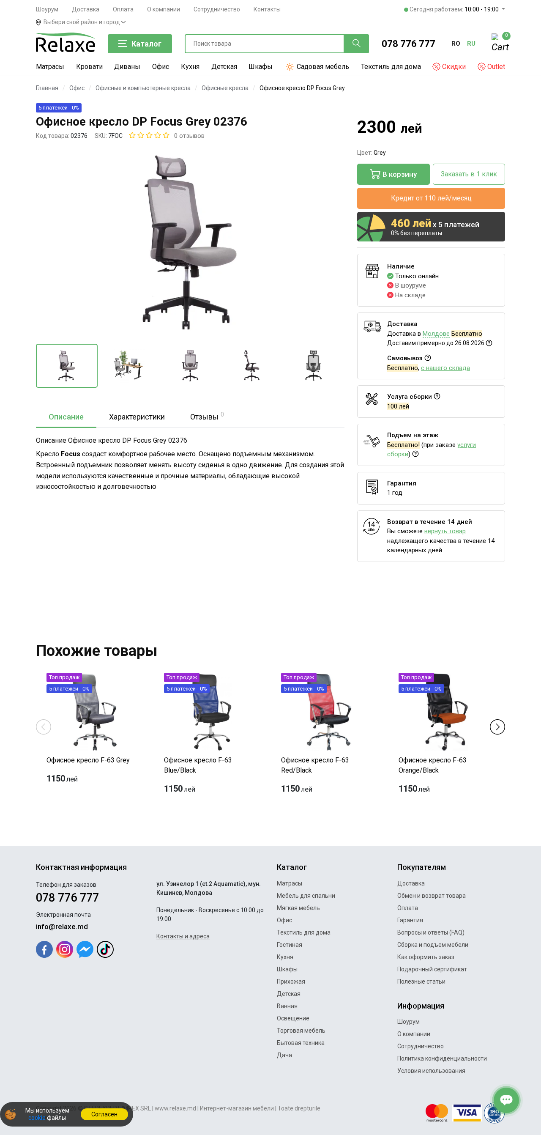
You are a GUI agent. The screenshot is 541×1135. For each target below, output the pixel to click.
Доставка (85, 9)
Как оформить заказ (425, 957)
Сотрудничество (217, 9)
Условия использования (431, 1070)
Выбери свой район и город (82, 22)
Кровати (89, 67)
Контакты (267, 9)
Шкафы (261, 67)
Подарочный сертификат (432, 969)
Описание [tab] (66, 416)
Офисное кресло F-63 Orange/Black (433, 765)
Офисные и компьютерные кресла (143, 88)
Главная (47, 88)
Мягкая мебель (298, 908)
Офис (160, 67)
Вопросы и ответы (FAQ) (430, 932)
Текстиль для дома (391, 67)
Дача (284, 1055)
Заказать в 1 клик (469, 174)
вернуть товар (445, 531)
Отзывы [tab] (207, 416)
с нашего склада (445, 368)
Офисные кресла (225, 88)
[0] (498, 44)
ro (455, 43)
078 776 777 (408, 43)
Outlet (495, 67)
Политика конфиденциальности (442, 1058)
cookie (37, 1117)
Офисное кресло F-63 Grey (88, 760)
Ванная (287, 1006)
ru (471, 43)
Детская (224, 67)
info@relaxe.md (62, 926)
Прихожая (291, 981)
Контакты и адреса (183, 936)
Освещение (293, 1018)
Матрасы (50, 67)
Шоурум (47, 9)
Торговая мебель (301, 1030)
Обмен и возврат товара (431, 895)
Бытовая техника (301, 1042)
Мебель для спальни (306, 895)
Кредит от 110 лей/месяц (431, 198)
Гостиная (289, 944)
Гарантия (410, 920)
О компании (163, 9)
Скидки (453, 67)
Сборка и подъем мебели (432, 944)
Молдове (436, 333)
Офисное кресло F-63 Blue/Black (198, 765)
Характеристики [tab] (137, 416)
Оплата (123, 9)
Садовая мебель (322, 67)
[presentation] (43, 726)
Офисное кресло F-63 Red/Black (315, 765)
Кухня (190, 67)
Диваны (127, 67)
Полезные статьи (421, 981)
